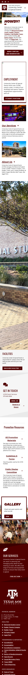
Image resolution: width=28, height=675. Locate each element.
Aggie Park (7, 635)
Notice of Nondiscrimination (13, 654)
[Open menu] (25, 8)
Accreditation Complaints (12, 648)
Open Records (8, 657)
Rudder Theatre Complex (12, 627)
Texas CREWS (8, 662)
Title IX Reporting (9, 664)
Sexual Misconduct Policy (12, 659)
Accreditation (8, 642)
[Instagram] (5, 2)
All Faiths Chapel (9, 632)
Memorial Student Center (12, 625)
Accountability (8, 645)
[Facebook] (2, 2)
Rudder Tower (8, 630)
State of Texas (8, 672)
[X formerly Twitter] (8, 2)
